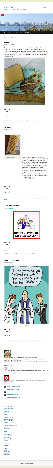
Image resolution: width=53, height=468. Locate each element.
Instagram (6, 422)
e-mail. (27, 253)
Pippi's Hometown (8, 434)
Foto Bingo (16, 394)
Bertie (8, 389)
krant (40, 198)
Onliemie (6, 433)
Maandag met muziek (16, 386)
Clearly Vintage (7, 428)
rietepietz (8, 386)
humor (9, 253)
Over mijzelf (11, 32)
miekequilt (9, 397)
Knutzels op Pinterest (8, 419)
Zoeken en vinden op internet (27, 198)
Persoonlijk (18, 120)
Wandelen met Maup (8, 438)
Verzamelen (6, 411)
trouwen (35, 253)
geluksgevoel (10, 120)
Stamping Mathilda (8, 435)
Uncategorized (24, 120)
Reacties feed (7, 453)
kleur (31, 120)
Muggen (5, 414)
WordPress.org (7, 454)
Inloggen (6, 450)
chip (38, 198)
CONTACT (27, 32)
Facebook (28, 341)
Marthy (5, 431)
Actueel (9, 198)
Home (5, 32)
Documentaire (7, 412)
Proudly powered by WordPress (26, 463)
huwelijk (31, 341)
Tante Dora (6, 437)
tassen (39, 120)
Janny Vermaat (10, 394)
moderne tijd (35, 120)
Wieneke (6, 440)
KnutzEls (8, 7)
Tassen (7, 42)
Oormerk (7, 127)
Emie (5, 430)
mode (14, 120)
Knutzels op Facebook (9, 420)
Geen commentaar (11, 205)
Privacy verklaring (19, 32)
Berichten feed (7, 451)
